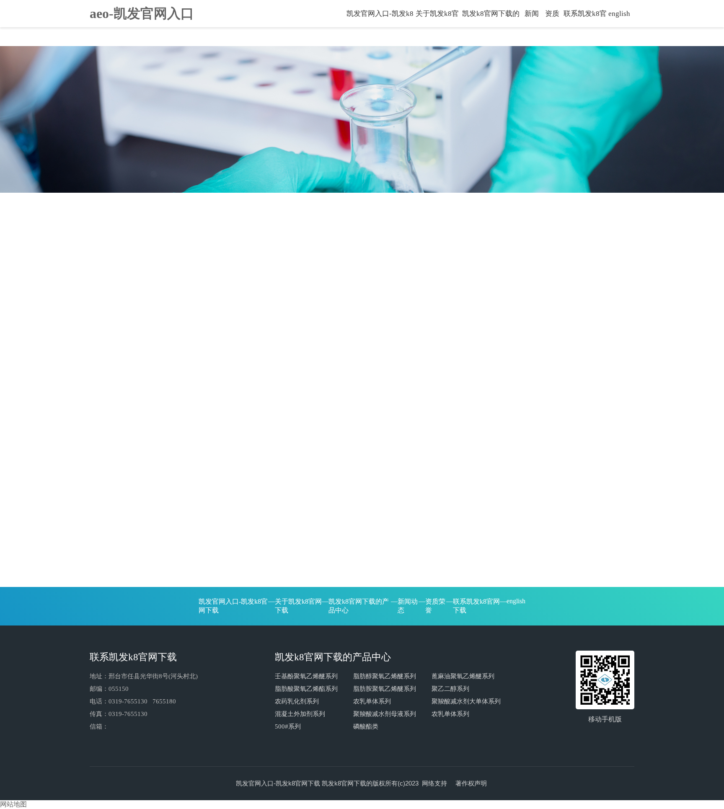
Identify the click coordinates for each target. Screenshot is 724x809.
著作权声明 (471, 783)
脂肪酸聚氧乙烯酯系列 (306, 688)
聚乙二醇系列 (450, 688)
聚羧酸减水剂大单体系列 (466, 701)
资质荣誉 (552, 17)
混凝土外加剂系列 (300, 714)
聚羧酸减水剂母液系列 (384, 714)
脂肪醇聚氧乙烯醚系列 (384, 676)
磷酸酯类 (365, 726)
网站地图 (13, 804)
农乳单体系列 (372, 701)
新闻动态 (532, 17)
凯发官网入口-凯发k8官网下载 (380, 17)
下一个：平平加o (545, 590)
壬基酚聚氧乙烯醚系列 (306, 676)
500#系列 (288, 726)
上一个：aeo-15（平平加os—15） (138, 590)
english (619, 14)
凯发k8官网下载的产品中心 (491, 17)
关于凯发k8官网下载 (437, 17)
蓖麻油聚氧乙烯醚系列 (463, 676)
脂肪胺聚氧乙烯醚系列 (384, 688)
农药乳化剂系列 (297, 701)
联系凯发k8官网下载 (585, 17)
